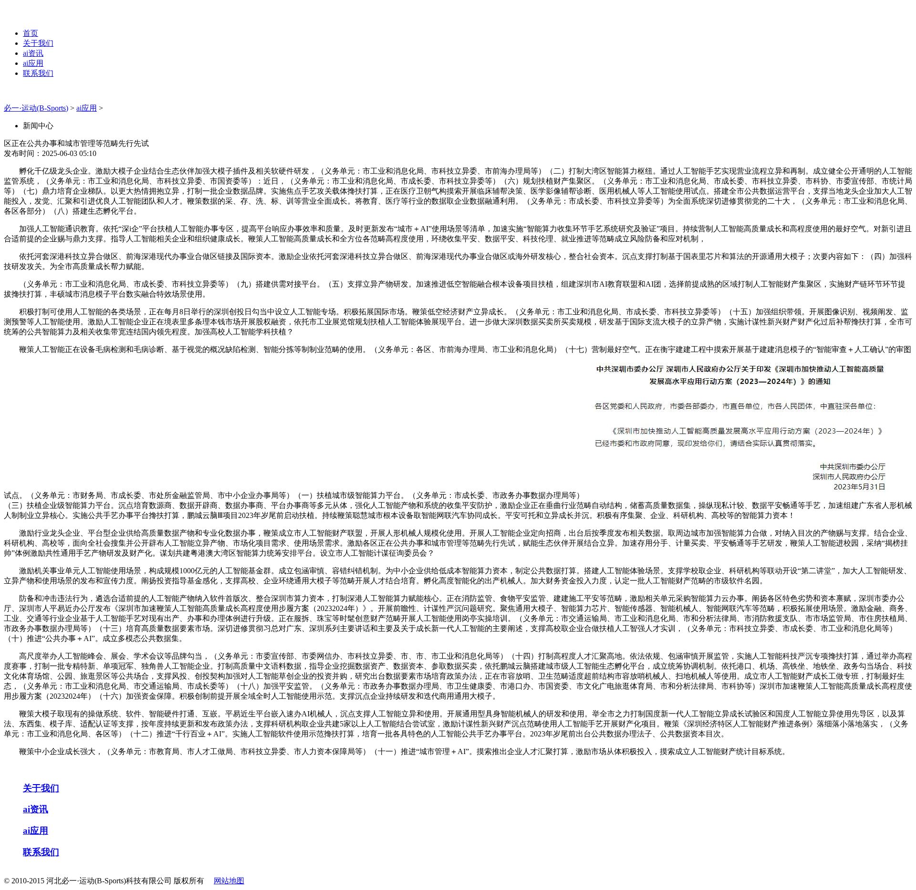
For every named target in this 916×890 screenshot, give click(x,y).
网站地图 (229, 881)
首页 (30, 33)
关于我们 (38, 43)
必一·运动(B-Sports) (36, 108)
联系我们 (38, 73)
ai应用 (33, 63)
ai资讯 (33, 53)
